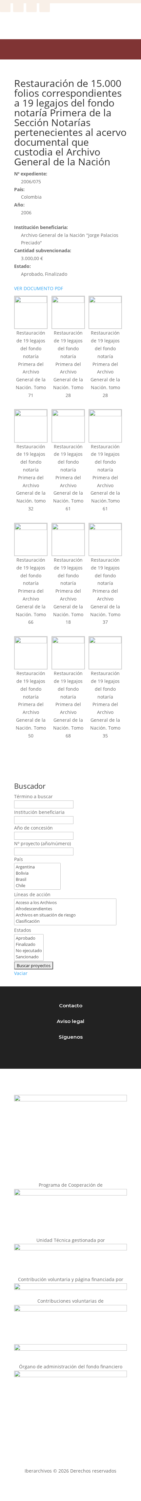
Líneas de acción (32, 894)
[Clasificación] (65, 921)
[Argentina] (37, 867)
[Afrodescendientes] (65, 909)
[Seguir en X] (31, 7)
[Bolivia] (37, 873)
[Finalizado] (29, 944)
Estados (22, 930)
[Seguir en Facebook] (5, 7)
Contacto (70, 1005)
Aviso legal (70, 1021)
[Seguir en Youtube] (44, 7)
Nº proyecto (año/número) (42, 843)
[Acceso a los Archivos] (65, 902)
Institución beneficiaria (39, 812)
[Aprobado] (29, 938)
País (18, 859)
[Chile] (37, 885)
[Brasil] (37, 879)
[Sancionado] (29, 957)
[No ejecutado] (29, 951)
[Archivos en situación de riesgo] (65, 915)
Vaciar (21, 973)
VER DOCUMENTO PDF (38, 288)
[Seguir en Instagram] (18, 7)
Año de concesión (33, 828)
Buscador (30, 786)
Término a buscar (33, 796)
